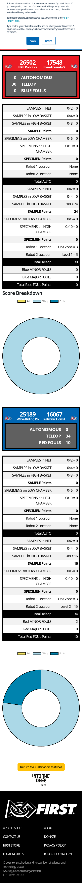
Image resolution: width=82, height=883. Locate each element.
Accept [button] (33, 40)
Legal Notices (13, 854)
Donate (50, 836)
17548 (54, 62)
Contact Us (11, 836)
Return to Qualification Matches (41, 767)
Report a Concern (58, 854)
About (49, 828)
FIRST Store (11, 845)
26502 (28, 62)
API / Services (12, 828)
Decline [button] (48, 40)
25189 (28, 414)
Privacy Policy (54, 845)
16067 (54, 414)
